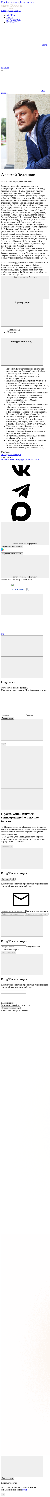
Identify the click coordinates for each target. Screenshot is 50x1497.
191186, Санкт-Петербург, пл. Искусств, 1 (20, 459)
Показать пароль (11, 949)
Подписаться (7, 718)
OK (3, 745)
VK (13, 879)
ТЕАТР (9, 17)
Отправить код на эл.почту (36, 914)
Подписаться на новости (12, 546)
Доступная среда (27, 2)
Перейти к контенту (10, 2)
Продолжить (7, 846)
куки (24, 1490)
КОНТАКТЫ (12, 22)
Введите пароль (33, 947)
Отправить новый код (10, 1008)
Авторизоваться (8, 952)
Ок (3, 1495)
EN (2, 634)
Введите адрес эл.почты (37, 911)
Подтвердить (7, 1478)
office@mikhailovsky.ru (11, 454)
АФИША (10, 15)
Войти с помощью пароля (12, 914)
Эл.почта (30, 715)
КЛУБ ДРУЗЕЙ (13, 20)
